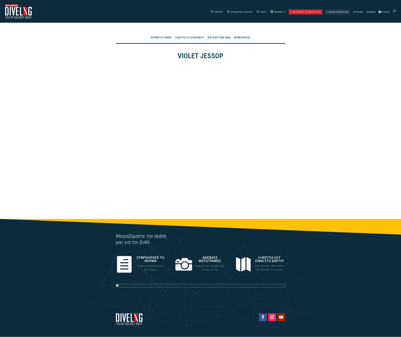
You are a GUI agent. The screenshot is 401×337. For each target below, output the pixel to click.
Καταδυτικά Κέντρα (241, 11)
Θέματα (278, 11)
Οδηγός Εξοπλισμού (189, 37)
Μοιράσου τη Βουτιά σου (306, 11)
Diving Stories (161, 37)
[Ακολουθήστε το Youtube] (281, 317)
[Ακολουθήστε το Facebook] (263, 317)
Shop (263, 11)
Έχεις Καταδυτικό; (339, 11)
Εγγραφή (358, 12)
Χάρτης (218, 11)
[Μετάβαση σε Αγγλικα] (384, 17)
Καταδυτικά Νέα (219, 37)
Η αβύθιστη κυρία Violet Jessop (201, 181)
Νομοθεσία (242, 37)
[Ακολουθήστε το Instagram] (272, 317)
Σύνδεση (371, 12)
